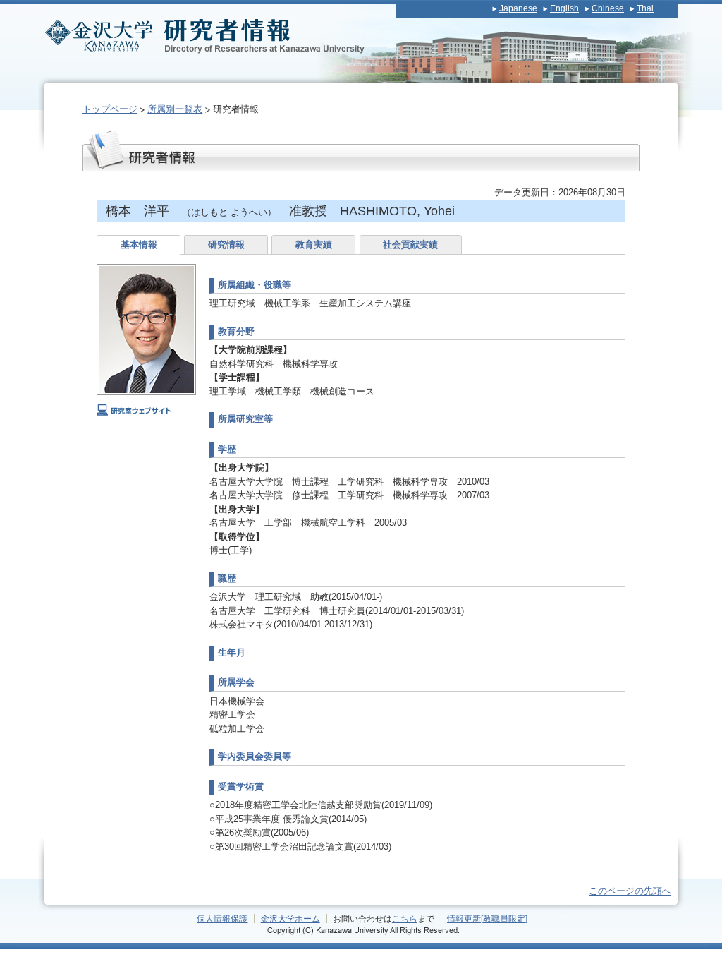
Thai (645, 8)
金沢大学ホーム (290, 918)
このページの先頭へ (630, 891)
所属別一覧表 (174, 109)
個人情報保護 (222, 918)
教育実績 (313, 244)
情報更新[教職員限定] (487, 918)
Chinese (608, 8)
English (564, 8)
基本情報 (139, 244)
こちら (404, 918)
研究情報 (226, 244)
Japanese (518, 8)
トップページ (109, 109)
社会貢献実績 (410, 244)
